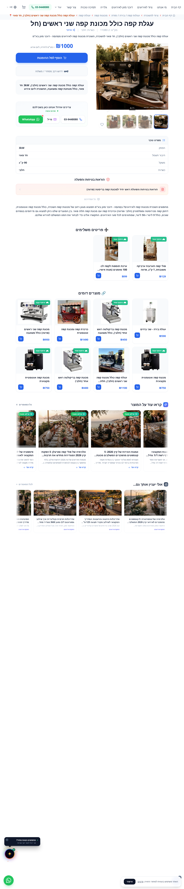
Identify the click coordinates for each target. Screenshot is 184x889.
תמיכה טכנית (88, 7)
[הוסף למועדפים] (102, 124)
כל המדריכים (90, 199)
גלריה (103, 7)
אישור (130, 881)
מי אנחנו (162, 7)
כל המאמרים (25, 404)
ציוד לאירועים (144, 7)
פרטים (140, 881)
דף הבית (176, 7)
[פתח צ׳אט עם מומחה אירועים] (9, 853)
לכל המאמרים (26, 484)
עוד (59, 7)
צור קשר (71, 7)
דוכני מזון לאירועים (122, 7)
